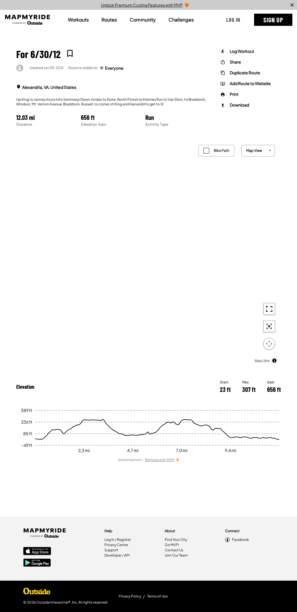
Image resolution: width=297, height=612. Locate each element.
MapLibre (262, 360)
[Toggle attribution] (274, 360)
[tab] (78, 20)
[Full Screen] (269, 309)
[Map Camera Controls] (269, 344)
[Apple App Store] (37, 551)
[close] (292, 5)
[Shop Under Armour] (36, 592)
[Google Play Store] (37, 563)
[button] (233, 20)
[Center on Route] (269, 326)
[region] (148, 253)
